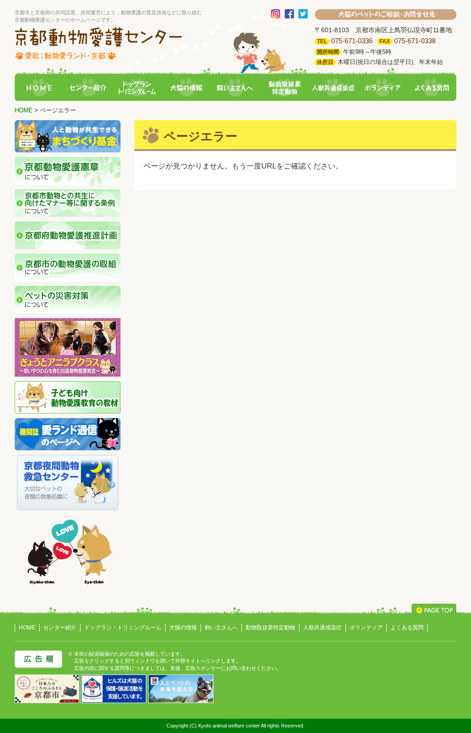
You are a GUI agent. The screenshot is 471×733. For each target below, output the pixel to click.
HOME (24, 110)
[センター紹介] (87, 88)
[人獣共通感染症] (333, 88)
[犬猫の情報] (186, 88)
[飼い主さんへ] (235, 88)
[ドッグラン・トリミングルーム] (137, 88)
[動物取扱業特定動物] (284, 88)
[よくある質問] (431, 88)
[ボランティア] (382, 88)
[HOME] (39, 88)
